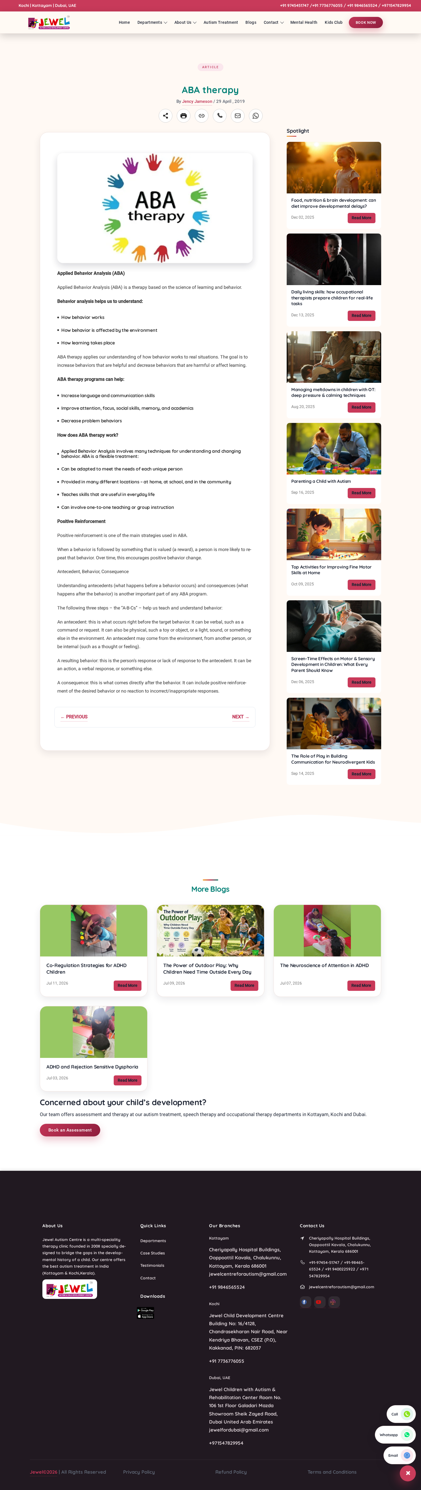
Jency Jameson (197, 101)
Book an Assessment (70, 1130)
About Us (182, 22)
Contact (271, 22)
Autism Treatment (221, 22)
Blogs (250, 22)
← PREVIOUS (74, 716)
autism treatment (162, 1114)
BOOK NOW (366, 22)
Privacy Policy (139, 1472)
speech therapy (199, 1114)
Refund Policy (231, 1472)
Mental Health (304, 22)
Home (124, 22)
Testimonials (152, 1265)
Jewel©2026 (43, 1472)
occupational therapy (249, 1114)
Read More (363, 217)
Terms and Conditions (332, 1472)
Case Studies (152, 1252)
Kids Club (334, 22)
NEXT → (240, 716)
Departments (149, 22)
